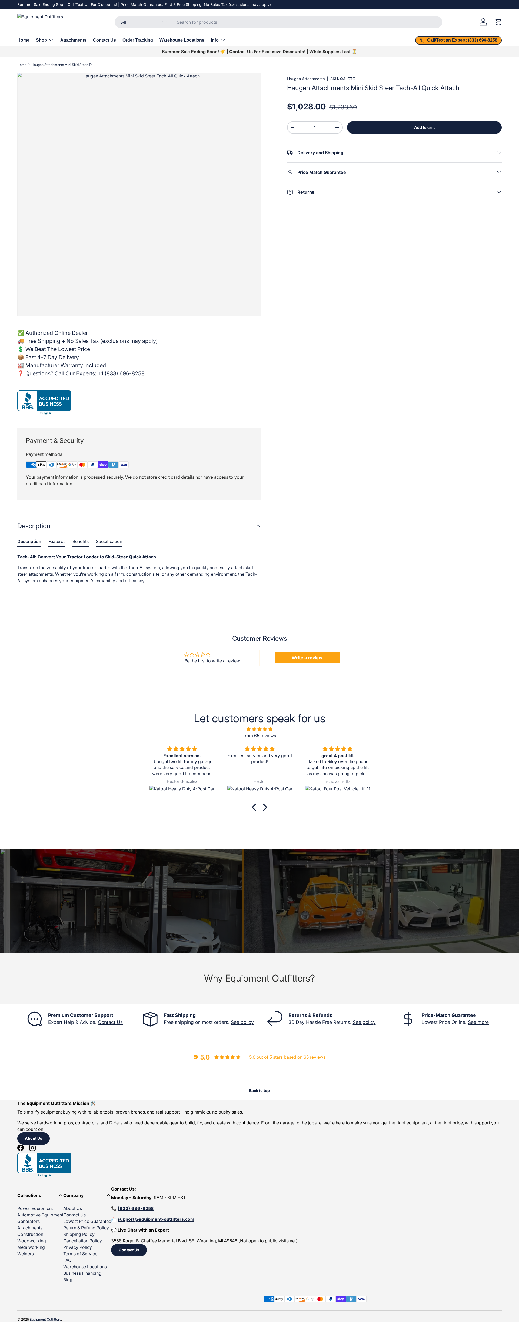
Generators (28, 1221)
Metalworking (31, 1247)
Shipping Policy (79, 1234)
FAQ (67, 1260)
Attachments (73, 40)
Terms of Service (80, 1253)
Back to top (259, 1090)
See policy (242, 1022)
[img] (259, 729)
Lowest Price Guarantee (87, 1221)
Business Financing (82, 1273)
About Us (33, 1138)
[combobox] (278, 22)
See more (478, 1022)
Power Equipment (35, 1208)
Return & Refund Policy (86, 1227)
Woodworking (31, 1240)
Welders (25, 1253)
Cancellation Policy (82, 1240)
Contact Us (104, 40)
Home (23, 40)
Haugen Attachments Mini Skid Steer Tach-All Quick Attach (64, 65)
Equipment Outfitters (45, 1319)
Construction (30, 1234)
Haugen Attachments (306, 78)
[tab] (29, 543)
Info (215, 40)
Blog (67, 1279)
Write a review (307, 657)
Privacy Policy (77, 1247)
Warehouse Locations (181, 40)
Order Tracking (137, 40)
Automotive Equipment (40, 1215)
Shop (41, 40)
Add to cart (424, 127)
